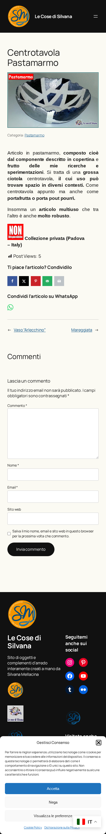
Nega (53, 802)
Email (12, 487)
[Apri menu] (96, 16)
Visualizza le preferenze (53, 816)
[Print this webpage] (59, 281)
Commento (17, 405)
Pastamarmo (34, 135)
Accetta (53, 788)
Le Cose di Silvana (53, 16)
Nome (13, 465)
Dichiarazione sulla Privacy (62, 827)
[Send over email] (47, 281)
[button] (98, 742)
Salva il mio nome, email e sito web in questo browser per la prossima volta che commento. (53, 533)
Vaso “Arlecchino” (30, 330)
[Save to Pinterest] (36, 281)
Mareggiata (81, 330)
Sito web (14, 509)
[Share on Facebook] (12, 281)
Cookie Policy (33, 827)
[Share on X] (24, 281)
